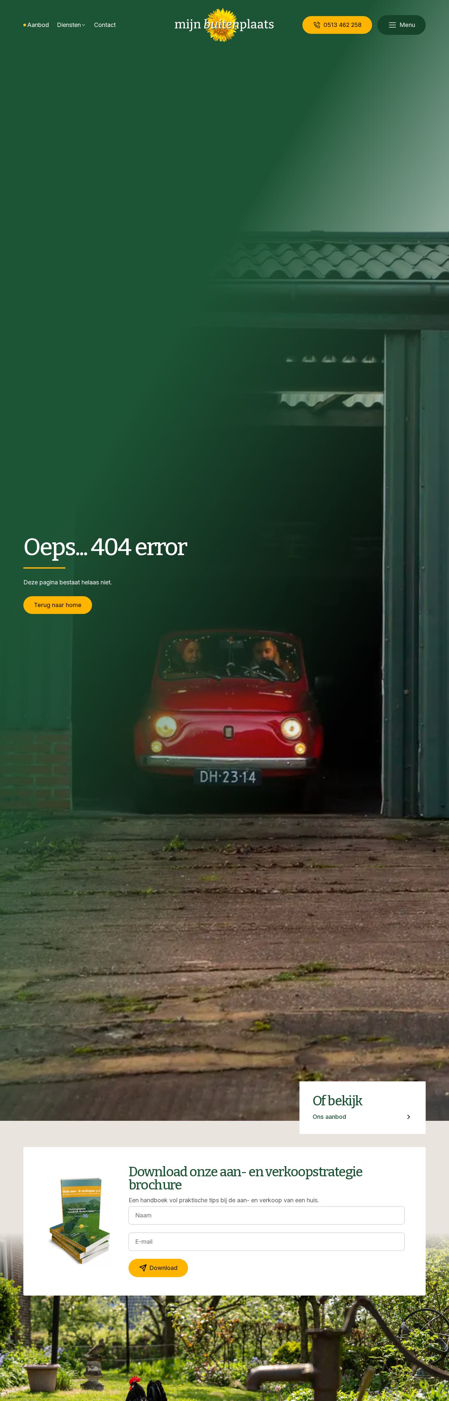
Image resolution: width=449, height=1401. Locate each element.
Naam (143, 1215)
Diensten (69, 24)
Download (163, 1267)
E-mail (144, 1241)
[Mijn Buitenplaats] (224, 25)
